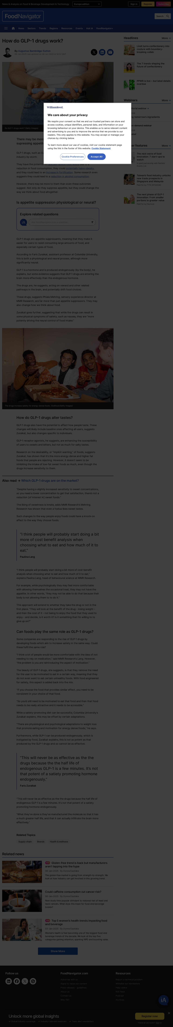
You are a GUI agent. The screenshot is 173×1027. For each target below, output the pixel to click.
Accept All (96, 156)
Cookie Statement (101, 148)
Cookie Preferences (73, 156)
